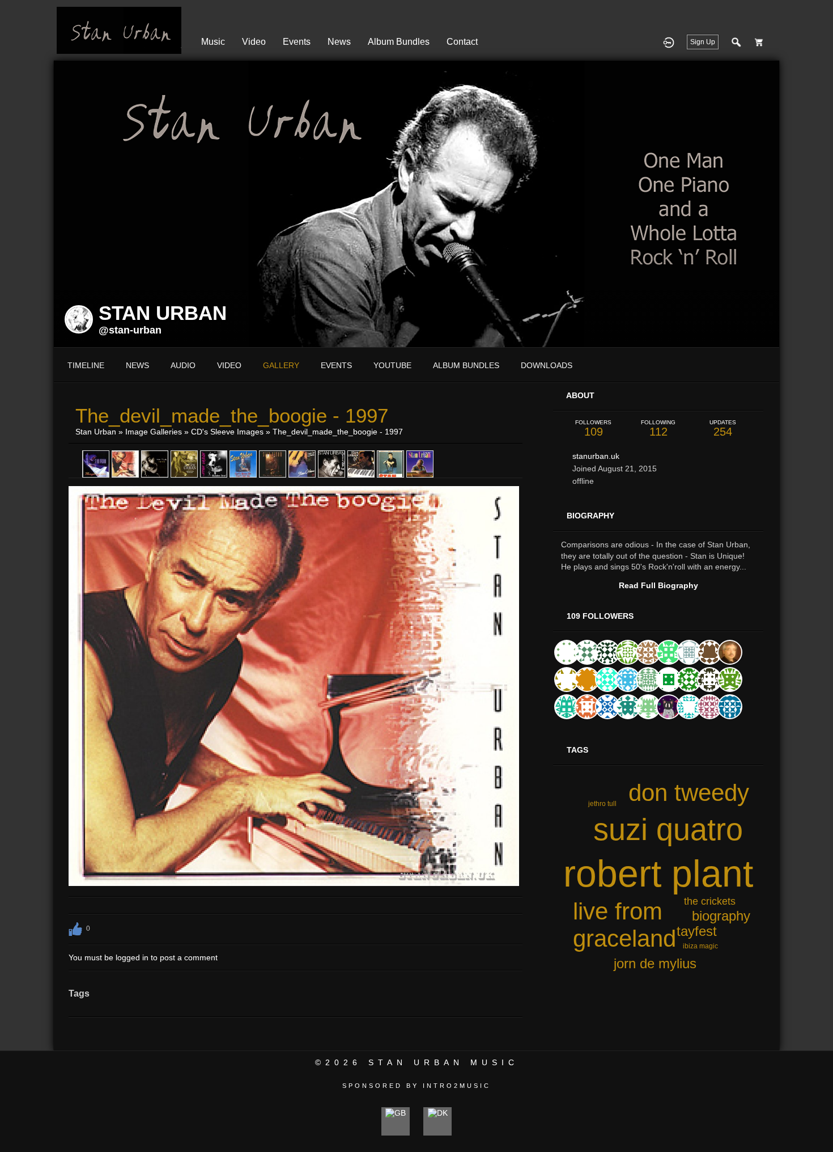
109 (593, 428)
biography (721, 915)
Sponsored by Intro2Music (416, 1085)
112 (658, 428)
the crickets (710, 901)
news (137, 365)
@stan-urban (130, 330)
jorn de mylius (655, 963)
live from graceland (624, 925)
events (336, 365)
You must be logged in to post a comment (143, 957)
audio (183, 365)
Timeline (85, 365)
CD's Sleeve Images (227, 431)
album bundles (466, 365)
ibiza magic (700, 946)
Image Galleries (153, 431)
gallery (281, 365)
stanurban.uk (595, 456)
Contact (462, 42)
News (339, 42)
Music (213, 42)
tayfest (697, 931)
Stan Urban (95, 431)
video (229, 365)
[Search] (736, 42)
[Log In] (668, 42)
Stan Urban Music (443, 1062)
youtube (392, 365)
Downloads (546, 365)
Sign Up (702, 42)
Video (254, 42)
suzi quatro (668, 829)
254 (722, 428)
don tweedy (688, 792)
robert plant (658, 873)
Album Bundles (399, 42)
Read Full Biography (658, 585)
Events (297, 42)
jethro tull (602, 804)
